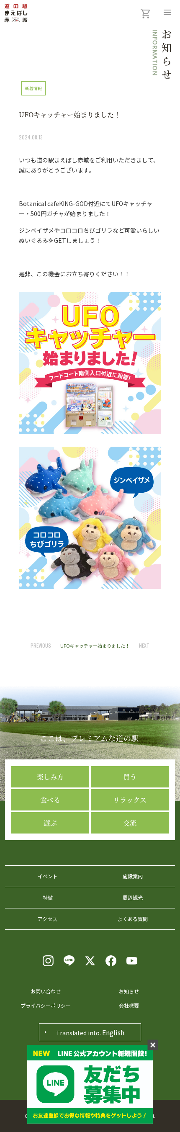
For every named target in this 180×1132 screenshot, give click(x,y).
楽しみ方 (50, 777)
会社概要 (129, 1005)
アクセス (47, 918)
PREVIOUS (41, 645)
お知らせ (129, 991)
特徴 (48, 897)
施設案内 (133, 876)
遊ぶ (50, 823)
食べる (50, 800)
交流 (129, 823)
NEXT (144, 645)
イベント (48, 876)
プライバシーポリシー (46, 1005)
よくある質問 (133, 918)
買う (129, 777)
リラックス (130, 800)
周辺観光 (133, 897)
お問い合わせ (46, 991)
